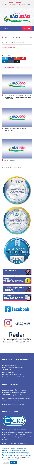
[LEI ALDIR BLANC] (17, 148)
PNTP (10, 443)
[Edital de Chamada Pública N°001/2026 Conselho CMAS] (17, 117)
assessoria (22, 432)
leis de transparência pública (19, 437)
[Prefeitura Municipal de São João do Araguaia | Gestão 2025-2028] (17, 17)
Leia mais (22, 457)
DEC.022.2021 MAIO (8, 48)
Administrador (9, 42)
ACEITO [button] (13, 462)
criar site (13, 430)
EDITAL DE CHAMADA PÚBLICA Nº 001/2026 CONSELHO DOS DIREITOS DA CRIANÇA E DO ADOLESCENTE (17, 97)
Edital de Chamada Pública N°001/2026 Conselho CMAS (17, 4)
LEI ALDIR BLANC (9, 160)
